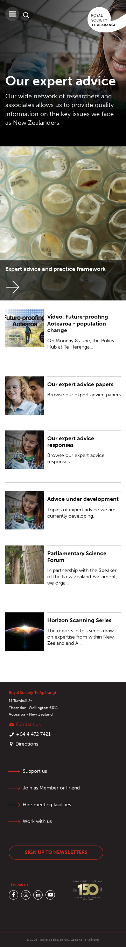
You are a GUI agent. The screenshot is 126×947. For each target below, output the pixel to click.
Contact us (28, 724)
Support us (35, 771)
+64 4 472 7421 (33, 734)
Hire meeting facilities (47, 805)
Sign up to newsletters (56, 852)
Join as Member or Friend (51, 788)
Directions (26, 744)
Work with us (37, 821)
